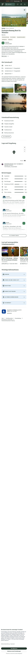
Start (3, 318)
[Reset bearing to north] (25, 151)
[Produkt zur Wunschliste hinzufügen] (24, 10)
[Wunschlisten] (17, 4)
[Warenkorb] (21, 4)
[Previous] (2, 16)
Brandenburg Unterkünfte (7, 319)
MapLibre (22, 160)
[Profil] (24, 4)
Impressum (9, 313)
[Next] (26, 16)
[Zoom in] (25, 147)
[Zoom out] (25, 149)
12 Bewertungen (8, 43)
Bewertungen (17, 1)
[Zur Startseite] (3, 4)
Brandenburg (18, 318)
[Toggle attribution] (25, 160)
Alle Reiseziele (9, 318)
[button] (14, 16)
